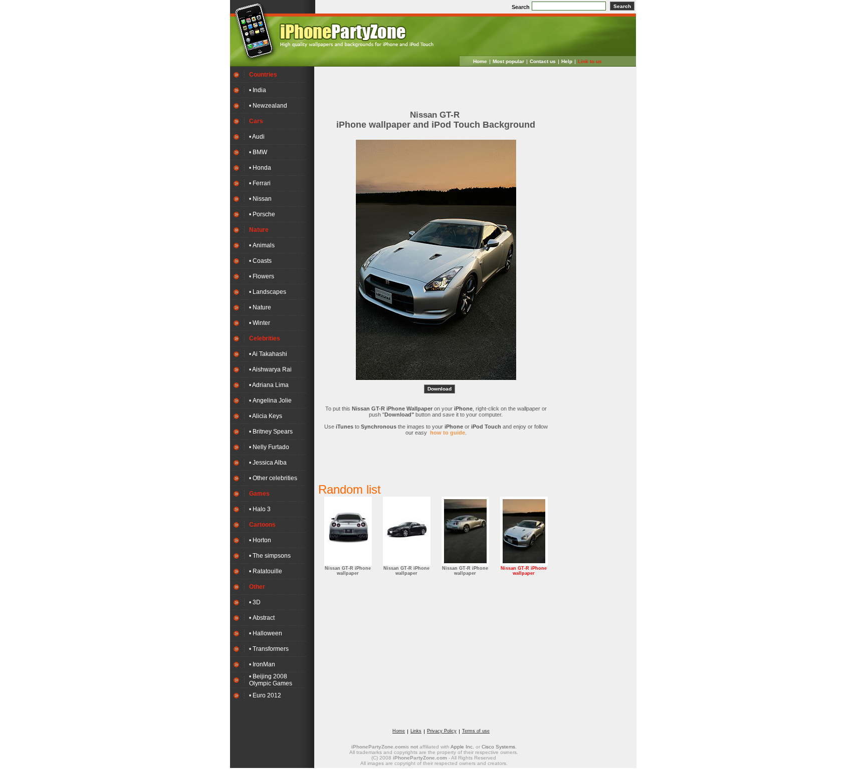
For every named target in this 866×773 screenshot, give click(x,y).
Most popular (508, 61)
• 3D (255, 602)
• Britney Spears (271, 431)
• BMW (258, 152)
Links (415, 730)
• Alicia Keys (265, 416)
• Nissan (260, 198)
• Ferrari (260, 183)
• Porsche (262, 214)
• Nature (260, 307)
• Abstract (262, 617)
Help (566, 61)
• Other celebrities (273, 478)
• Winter (259, 322)
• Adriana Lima (269, 385)
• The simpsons (270, 555)
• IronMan (262, 664)
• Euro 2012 (265, 695)
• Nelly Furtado (269, 447)
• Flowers (261, 276)
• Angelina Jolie (270, 400)
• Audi (257, 136)
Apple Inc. (462, 746)
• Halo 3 (260, 509)
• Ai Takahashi (268, 353)
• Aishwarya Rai (270, 369)
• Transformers (269, 648)
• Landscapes (267, 291)
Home (480, 61)
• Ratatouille (265, 571)
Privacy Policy (442, 730)
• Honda (260, 167)
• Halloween (265, 633)
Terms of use (476, 730)
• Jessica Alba (268, 462)
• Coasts (260, 260)
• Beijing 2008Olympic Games (270, 680)
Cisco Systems (498, 746)
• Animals (262, 245)
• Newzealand (268, 105)
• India (257, 90)
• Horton (260, 540)
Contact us (543, 61)
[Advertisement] (436, 86)
